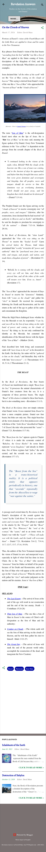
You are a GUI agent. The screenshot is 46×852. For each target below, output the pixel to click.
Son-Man (29, 668)
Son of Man (17, 133)
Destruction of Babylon (13, 775)
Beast (10, 668)
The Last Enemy (14, 598)
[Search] (42, 5)
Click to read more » (31, 767)
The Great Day (13, 644)
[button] (42, 28)
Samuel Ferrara (21, 126)
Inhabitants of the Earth (13, 745)
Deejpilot (27, 840)
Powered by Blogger (24, 834)
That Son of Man (14, 613)
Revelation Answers (23, 4)
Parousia (19, 668)
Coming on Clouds (15, 629)
